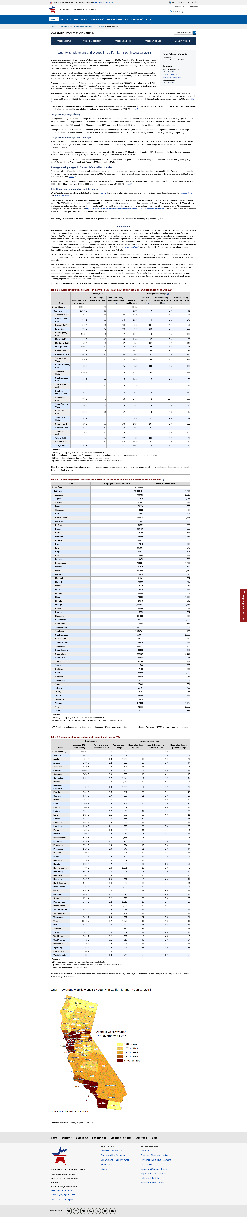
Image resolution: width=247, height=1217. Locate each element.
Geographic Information (84, 26)
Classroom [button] (136, 19)
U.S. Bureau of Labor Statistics (77, 9)
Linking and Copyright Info (154, 1168)
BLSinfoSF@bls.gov (170, 74)
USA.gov (105, 1168)
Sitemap (145, 1150)
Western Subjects (123, 41)
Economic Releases (121, 1137)
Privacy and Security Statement (156, 1159)
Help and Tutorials (150, 1178)
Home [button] (53, 19)
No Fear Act (106, 1164)
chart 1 (129, 184)
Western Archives (153, 41)
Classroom (142, 1137)
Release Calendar (182, 7)
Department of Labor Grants (115, 1159)
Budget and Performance (113, 1155)
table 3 (103, 193)
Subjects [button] (65, 19)
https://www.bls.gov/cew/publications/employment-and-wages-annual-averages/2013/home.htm (125, 209)
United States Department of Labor (184, 2)
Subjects (67, 1137)
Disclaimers (146, 1164)
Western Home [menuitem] (64, 41)
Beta (154, 1137)
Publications (99, 1137)
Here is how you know (101, 2)
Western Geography (92, 41)
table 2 (135, 109)
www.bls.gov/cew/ (131, 247)
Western (100, 26)
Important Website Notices (154, 1173)
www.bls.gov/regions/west (172, 77)
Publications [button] (96, 19)
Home (54, 1137)
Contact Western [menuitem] (182, 41)
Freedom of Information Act (154, 1155)
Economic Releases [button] (116, 19)
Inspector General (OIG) (112, 1150)
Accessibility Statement (152, 1182)
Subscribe (194, 7)
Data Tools (82, 1137)
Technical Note (186, 193)
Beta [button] (148, 19)
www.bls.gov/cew (62, 196)
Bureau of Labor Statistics (61, 26)
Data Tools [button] (79, 19)
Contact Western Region (62, 1199)
